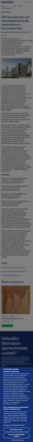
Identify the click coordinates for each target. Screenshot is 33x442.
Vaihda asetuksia (16, 440)
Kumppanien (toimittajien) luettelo (14, 425)
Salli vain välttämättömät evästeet (17, 435)
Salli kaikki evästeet (16, 429)
